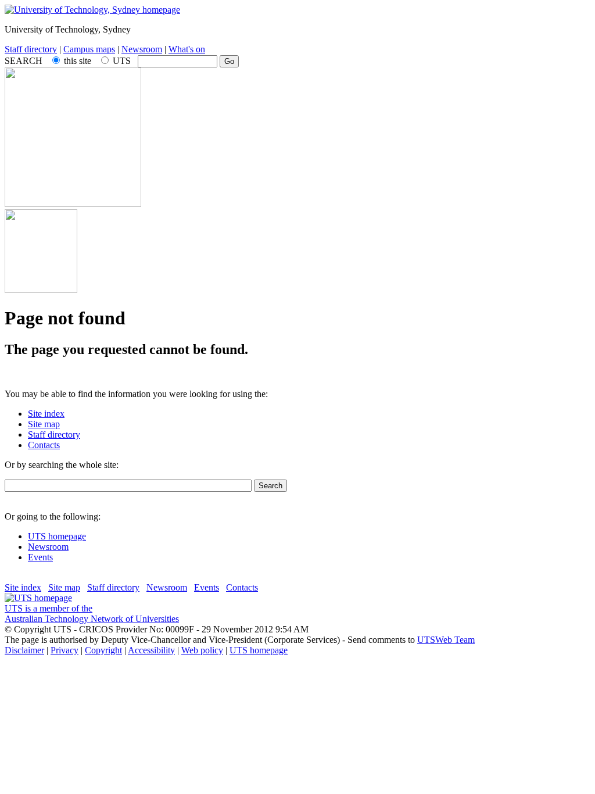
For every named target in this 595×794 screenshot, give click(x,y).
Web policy (202, 650)
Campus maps (89, 49)
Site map (44, 424)
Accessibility (151, 650)
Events (40, 557)
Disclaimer (24, 650)
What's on (187, 49)
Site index (46, 414)
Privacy (64, 650)
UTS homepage (57, 536)
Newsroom (141, 49)
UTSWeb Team (446, 640)
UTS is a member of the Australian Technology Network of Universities (92, 613)
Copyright (103, 650)
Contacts (44, 445)
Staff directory (31, 49)
